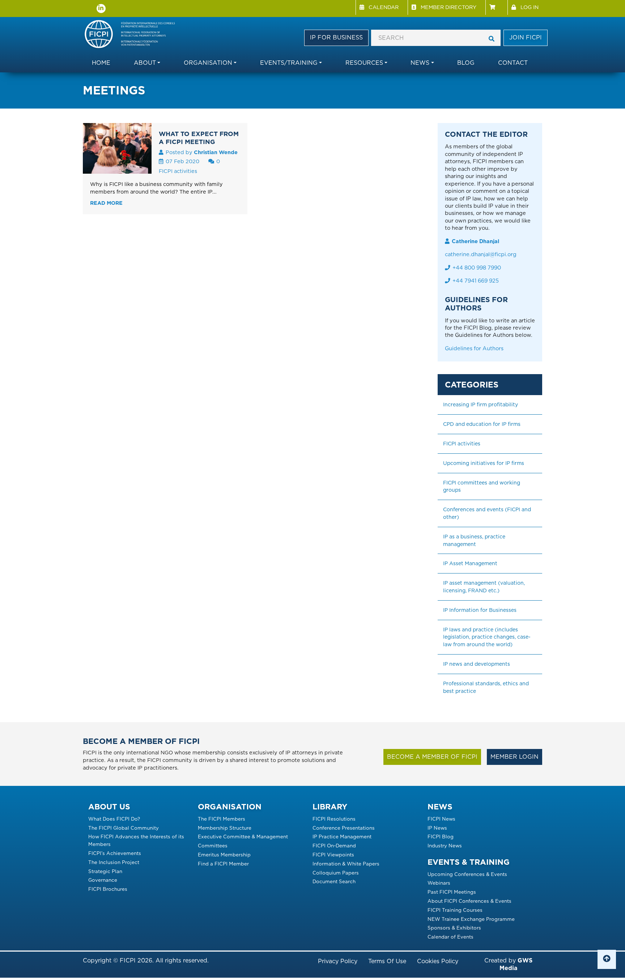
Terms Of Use (387, 961)
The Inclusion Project (113, 862)
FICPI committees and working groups (482, 486)
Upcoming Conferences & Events (467, 874)
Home (101, 62)
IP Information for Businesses (479, 610)
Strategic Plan (105, 871)
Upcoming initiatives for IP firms (483, 463)
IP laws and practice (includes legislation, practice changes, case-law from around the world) (487, 637)
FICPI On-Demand (334, 845)
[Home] (133, 34)
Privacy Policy (337, 961)
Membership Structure (224, 828)
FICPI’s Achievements (114, 853)
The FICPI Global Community (123, 828)
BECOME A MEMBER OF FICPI (432, 756)
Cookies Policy (437, 961)
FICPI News (441, 819)
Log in (529, 7)
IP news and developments (476, 664)
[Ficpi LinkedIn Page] (101, 8)
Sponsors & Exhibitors (454, 928)
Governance (102, 880)
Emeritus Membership (224, 855)
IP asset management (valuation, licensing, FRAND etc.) (484, 586)
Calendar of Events (450, 937)
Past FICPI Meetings (452, 892)
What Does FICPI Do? (114, 819)
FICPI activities (178, 171)
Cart (496, 7)
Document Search (334, 881)
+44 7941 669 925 (475, 281)
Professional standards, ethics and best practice (486, 687)
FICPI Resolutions (334, 819)
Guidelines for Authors (474, 348)
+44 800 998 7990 (476, 267)
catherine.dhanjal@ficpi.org (480, 254)
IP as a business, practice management (475, 540)
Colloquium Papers (335, 873)
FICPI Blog (441, 836)
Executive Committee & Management (243, 836)
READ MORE (106, 203)
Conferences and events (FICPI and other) (487, 513)
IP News (437, 828)
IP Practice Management (341, 836)
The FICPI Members (221, 819)
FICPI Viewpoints (333, 855)
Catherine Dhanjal (475, 241)
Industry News (445, 845)
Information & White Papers (345, 864)
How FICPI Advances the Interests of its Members (136, 840)
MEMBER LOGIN (514, 756)
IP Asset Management (470, 563)
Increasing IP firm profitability (480, 404)
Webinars (439, 883)
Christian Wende (216, 152)
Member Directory (448, 7)
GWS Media (515, 964)
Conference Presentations (343, 828)
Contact (513, 62)
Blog (466, 62)
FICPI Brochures (107, 889)
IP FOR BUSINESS (336, 37)
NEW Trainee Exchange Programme (471, 919)
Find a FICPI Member (223, 864)
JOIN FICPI (525, 37)
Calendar (384, 7)
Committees (213, 845)
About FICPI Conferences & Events (469, 901)
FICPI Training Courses (455, 910)
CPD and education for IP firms (481, 424)
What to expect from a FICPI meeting (199, 137)
